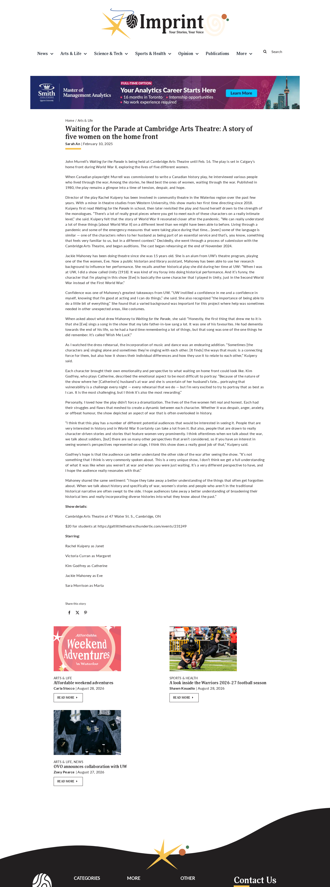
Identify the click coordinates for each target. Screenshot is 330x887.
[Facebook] (69, 613)
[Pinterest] (85, 613)
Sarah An (72, 143)
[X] (77, 613)
